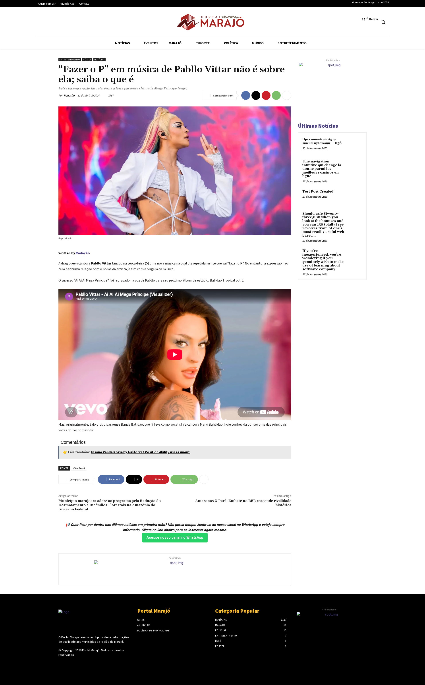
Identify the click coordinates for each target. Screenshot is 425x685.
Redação (69, 95)
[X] (69, 23)
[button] (383, 22)
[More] (286, 95)
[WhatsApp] (276, 95)
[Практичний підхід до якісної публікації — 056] (354, 144)
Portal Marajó (91, 650)
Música (87, 59)
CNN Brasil (79, 468)
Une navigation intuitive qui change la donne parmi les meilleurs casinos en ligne (321, 168)
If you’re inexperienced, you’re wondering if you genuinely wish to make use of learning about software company (323, 260)
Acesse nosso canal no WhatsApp (175, 537)
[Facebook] (42, 23)
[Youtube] (82, 23)
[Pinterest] (266, 95)
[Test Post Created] (354, 197)
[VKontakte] (84, 663)
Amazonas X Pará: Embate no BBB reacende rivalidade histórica (243, 503)
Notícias (99, 59)
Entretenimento (69, 59)
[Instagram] (55, 23)
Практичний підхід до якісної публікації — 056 (322, 141)
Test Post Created (317, 191)
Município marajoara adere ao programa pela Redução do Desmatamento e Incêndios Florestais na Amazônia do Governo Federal (109, 505)
